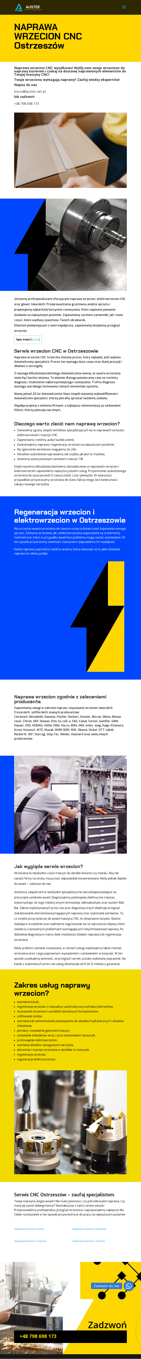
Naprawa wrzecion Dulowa (30, 1241)
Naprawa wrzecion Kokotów (89, 1229)
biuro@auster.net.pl (30, 91)
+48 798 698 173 (26, 103)
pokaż (35, 339)
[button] (129, 1286)
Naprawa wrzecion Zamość (88, 1241)
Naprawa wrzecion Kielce (29, 1229)
